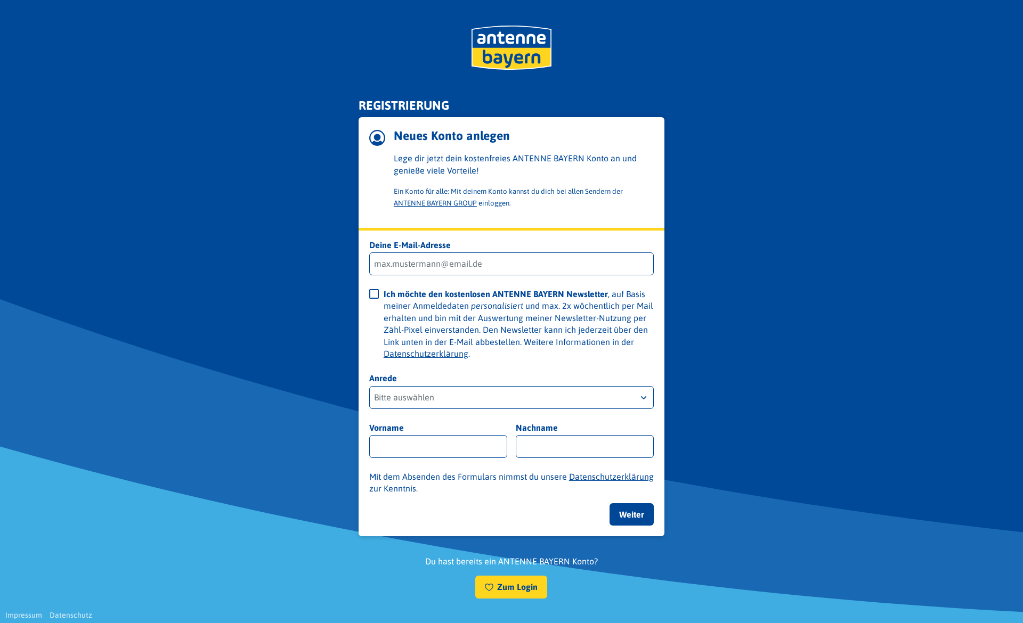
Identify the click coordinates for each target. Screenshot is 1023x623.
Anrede (383, 378)
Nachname (537, 427)
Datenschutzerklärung (426, 353)
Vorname (386, 427)
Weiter (631, 514)
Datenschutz (71, 615)
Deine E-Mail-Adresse (410, 245)
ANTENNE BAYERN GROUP (435, 203)
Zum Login (517, 587)
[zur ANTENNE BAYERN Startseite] (511, 48)
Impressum (23, 615)
